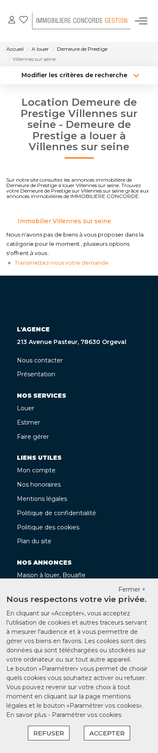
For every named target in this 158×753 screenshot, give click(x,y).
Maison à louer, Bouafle (51, 575)
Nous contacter (40, 360)
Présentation (36, 374)
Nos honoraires (39, 484)
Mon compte (36, 470)
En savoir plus (27, 715)
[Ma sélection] (23, 20)
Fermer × (131, 589)
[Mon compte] (11, 20)
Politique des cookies (48, 527)
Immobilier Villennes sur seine (64, 221)
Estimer (28, 422)
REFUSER (48, 733)
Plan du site (34, 541)
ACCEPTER (107, 733)
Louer (25, 408)
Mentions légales (42, 499)
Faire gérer (33, 436)
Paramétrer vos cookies (86, 715)
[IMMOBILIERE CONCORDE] (81, 21)
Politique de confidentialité (56, 513)
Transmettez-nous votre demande (62, 262)
